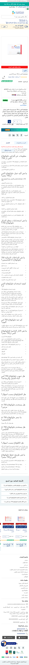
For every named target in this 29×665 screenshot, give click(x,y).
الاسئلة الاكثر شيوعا (23, 583)
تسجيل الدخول (22, 22)
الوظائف (20, 7)
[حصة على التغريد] (17, 135)
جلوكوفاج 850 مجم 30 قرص (9, 530)
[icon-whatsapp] (7, 647)
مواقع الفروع (12, 7)
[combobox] (14, 16)
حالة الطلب (25, 562)
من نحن (26, 565)
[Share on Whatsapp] (10, 135)
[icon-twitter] (19, 647)
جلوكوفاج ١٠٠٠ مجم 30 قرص (21, 530)
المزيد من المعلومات (21, 142)
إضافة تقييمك (11, 77)
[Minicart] (7, 23)
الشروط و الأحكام (24, 585)
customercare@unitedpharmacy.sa (16, 1)
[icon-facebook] (23, 647)
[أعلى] (2, 644)
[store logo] (18, 12)
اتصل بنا (26, 592)
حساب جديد (17, 22)
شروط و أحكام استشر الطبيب (21, 572)
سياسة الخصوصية (24, 567)
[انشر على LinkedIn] (14, 135)
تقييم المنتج (8, 150)
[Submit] (26, 16)
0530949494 (21, 633)
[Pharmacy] (14, 130)
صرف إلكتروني (24, 588)
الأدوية (25, 70)
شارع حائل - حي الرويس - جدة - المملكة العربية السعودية (14, 608)
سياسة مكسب (24, 597)
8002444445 (21, 629)
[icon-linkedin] (15, 647)
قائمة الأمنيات (10, 22)
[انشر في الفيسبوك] (21, 135)
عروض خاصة (25, 595)
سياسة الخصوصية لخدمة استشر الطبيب (19, 569)
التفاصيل (8, 142)
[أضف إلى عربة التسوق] (9, 121)
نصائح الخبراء (25, 574)
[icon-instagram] (11, 647)
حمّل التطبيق (25, 7)
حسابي (26, 560)
